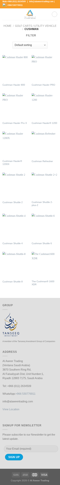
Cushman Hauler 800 (13, 85)
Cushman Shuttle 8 (12, 281)
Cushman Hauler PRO (43, 85)
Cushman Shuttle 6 (42, 243)
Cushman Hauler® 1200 (44, 123)
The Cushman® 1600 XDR (43, 283)
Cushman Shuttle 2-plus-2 (42, 203)
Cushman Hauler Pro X (14, 123)
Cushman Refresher (42, 161)
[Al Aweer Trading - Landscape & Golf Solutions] (30, 14)
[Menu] (4, 14)
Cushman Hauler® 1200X (12, 162)
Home (8, 25)
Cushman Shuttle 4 (12, 243)
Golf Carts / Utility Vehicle (35, 25)
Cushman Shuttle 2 (12, 202)
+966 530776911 (15, 5)
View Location (10, 409)
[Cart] (54, 14)
